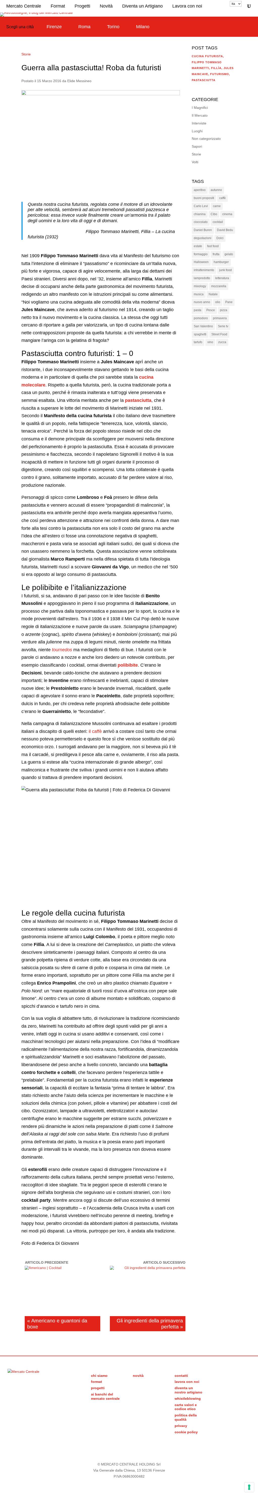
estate (198, 246)
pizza (223, 310)
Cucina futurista (207, 56)
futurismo (219, 74)
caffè (222, 198)
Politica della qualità (186, 1417)
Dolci (219, 238)
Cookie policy (186, 1432)
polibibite (128, 665)
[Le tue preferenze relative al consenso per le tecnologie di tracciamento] (249, 1487)
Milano (142, 26)
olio (217, 302)
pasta (197, 310)
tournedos (62, 649)
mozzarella (218, 286)
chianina (200, 214)
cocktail (218, 222)
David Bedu (225, 230)
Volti (195, 162)
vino (210, 342)
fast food (213, 246)
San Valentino (203, 326)
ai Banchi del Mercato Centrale (105, 1396)
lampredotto (202, 278)
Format (58, 6)
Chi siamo (99, 1376)
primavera (220, 318)
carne (217, 206)
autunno (216, 190)
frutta (216, 254)
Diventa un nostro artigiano (188, 1390)
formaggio (201, 254)
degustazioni (202, 238)
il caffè (95, 731)
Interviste (199, 123)
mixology (200, 286)
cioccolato (201, 222)
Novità (106, 6)
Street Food (219, 334)
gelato (228, 254)
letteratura (222, 278)
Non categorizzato (206, 139)
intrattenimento (204, 270)
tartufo (198, 342)
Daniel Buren (203, 230)
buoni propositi (204, 198)
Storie (26, 54)
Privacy (181, 1426)
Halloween (201, 262)
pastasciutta (138, 400)
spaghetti (200, 334)
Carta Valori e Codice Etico (186, 1407)
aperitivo (200, 190)
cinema (227, 214)
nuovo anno (202, 302)
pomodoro (201, 318)
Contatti (181, 1376)
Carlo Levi (201, 206)
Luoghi (197, 131)
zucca (222, 342)
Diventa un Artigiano (142, 6)
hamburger (221, 262)
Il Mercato (200, 115)
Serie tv (223, 326)
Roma (84, 26)
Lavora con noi (187, 6)
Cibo (214, 214)
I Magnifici (200, 108)
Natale (213, 294)
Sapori (197, 146)
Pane (229, 302)
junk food (225, 270)
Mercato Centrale (23, 6)
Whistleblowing (188, 1398)
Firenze (54, 26)
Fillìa (216, 68)
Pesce (210, 310)
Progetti (82, 6)
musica (199, 294)
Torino (113, 26)
